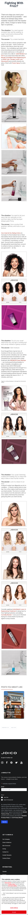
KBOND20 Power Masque (18, 360)
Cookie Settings (14, 907)
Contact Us (5, 852)
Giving (4, 849)
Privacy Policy (11, 884)
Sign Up (4, 821)
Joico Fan (6, 797)
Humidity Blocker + (7, 615)
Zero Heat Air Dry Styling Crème (11, 233)
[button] (14, 705)
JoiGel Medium (20, 54)
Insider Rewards (6, 855)
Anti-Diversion (6, 845)
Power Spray (16, 63)
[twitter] (16, 762)
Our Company (6, 839)
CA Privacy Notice (12, 885)
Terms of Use (8, 882)
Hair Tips (13, 727)
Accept (14, 912)
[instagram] (2, 762)
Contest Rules (6, 858)
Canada (4, 871)
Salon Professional (8, 799)
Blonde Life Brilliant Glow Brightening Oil (13, 57)
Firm (2, 55)
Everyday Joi (5, 727)
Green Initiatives (6, 842)
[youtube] (21, 762)
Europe (4, 874)
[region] (14, 705)
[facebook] (7, 762)
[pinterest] (11, 762)
